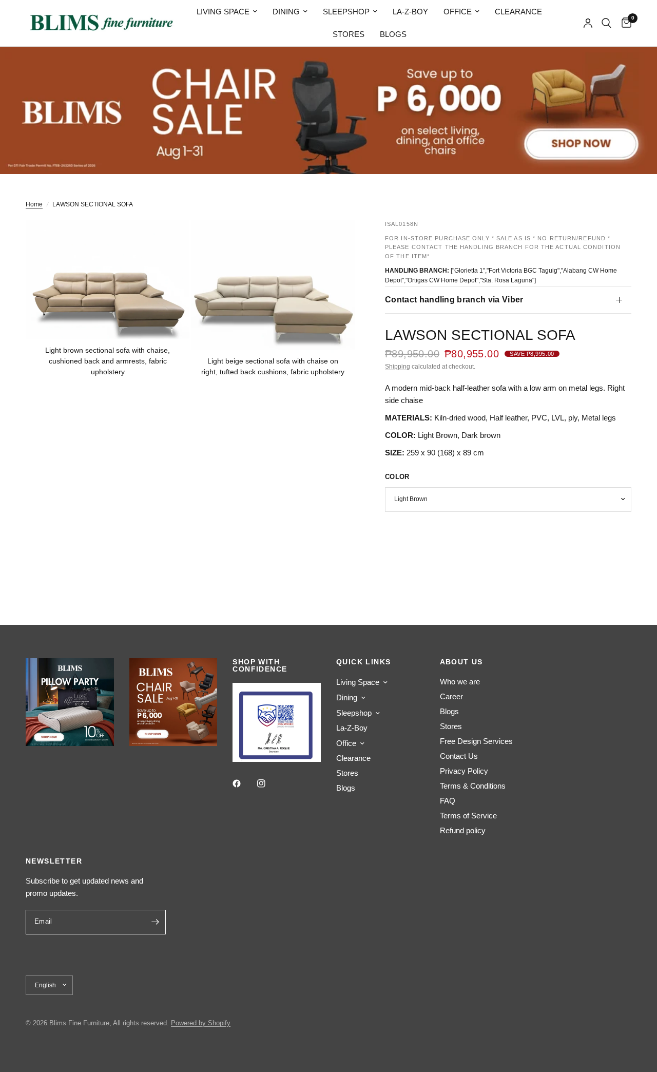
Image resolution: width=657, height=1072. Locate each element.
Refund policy (463, 830)
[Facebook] (244, 783)
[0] (623, 23)
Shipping (397, 366)
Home (34, 204)
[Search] (606, 23)
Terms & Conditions (473, 785)
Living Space (223, 11)
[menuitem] (227, 12)
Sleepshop (346, 11)
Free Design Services (476, 741)
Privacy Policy (464, 771)
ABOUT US (461, 661)
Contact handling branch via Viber (454, 299)
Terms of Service (468, 815)
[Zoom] (168, 241)
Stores (348, 34)
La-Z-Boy (410, 11)
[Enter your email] (155, 922)
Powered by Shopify (200, 1023)
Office (457, 11)
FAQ (447, 800)
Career (451, 696)
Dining (286, 11)
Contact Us (459, 756)
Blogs (393, 34)
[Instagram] (268, 783)
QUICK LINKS (363, 661)
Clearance (518, 11)
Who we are (460, 681)
